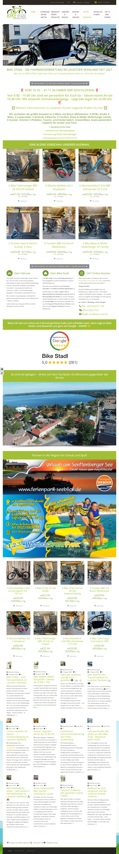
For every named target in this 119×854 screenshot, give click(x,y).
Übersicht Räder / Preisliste (55, 14)
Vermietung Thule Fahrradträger (60, 134)
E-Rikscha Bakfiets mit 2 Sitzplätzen (59, 187)
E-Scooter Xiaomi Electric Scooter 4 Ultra (23, 245)
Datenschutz (19, 851)
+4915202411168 (95, 306)
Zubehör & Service (65, 14)
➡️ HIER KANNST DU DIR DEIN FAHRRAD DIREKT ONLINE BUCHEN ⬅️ (59, 83)
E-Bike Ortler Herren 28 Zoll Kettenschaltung (72, 591)
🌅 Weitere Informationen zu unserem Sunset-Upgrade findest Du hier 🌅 (59, 108)
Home (33, 12)
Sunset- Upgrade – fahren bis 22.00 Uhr (44, 733)
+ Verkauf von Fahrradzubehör (59, 130)
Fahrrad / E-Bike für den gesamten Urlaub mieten (72, 793)
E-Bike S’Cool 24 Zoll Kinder (45, 589)
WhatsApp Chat (90, 310)
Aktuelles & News (97, 13)
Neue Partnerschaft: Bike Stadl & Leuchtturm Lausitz (44, 791)
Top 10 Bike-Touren (107, 14)
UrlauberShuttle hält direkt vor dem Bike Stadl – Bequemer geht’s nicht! (98, 735)
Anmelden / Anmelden (82, 3)
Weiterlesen (23, 201)
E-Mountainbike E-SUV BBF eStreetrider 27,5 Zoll (95, 187)
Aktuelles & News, (13, 672)
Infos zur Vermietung (57, 2)
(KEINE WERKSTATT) (59, 138)
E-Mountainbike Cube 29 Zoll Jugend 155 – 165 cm (18, 591)
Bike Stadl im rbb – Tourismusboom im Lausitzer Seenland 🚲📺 (99, 678)
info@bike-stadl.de (98, 314)
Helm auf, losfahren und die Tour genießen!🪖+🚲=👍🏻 (71, 677)
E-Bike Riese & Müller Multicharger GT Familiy (95, 245)
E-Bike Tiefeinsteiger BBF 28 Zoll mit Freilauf (23, 187)
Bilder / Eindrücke (87, 14)
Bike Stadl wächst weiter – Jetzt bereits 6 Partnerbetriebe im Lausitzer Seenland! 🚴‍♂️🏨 (18, 794)
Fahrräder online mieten (44, 14)
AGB (68, 2)
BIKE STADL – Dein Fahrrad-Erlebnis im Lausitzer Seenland (17, 680)
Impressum (30, 851)
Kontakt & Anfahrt (75, 14)
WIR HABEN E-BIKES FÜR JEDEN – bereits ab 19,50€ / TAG (44, 679)
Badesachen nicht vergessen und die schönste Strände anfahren (97, 792)
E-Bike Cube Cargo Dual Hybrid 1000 (99, 640)
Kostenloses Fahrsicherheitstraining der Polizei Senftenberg (72, 735)
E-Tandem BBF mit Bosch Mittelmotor (59, 245)
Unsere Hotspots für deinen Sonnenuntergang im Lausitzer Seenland (17, 735)
